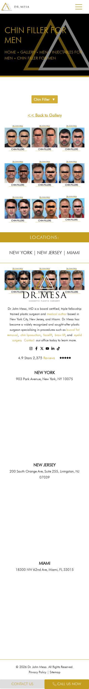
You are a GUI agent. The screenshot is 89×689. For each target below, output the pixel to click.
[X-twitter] (42, 348)
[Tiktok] (58, 348)
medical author (57, 314)
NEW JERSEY (45, 464)
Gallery (27, 52)
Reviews (49, 358)
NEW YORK (44, 372)
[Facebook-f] (36, 348)
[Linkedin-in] (53, 348)
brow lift (60, 335)
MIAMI (44, 563)
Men (43, 52)
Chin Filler (42, 99)
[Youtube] (47, 348)
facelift (47, 335)
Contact (29, 340)
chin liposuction (31, 335)
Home (10, 52)
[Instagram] (31, 348)
